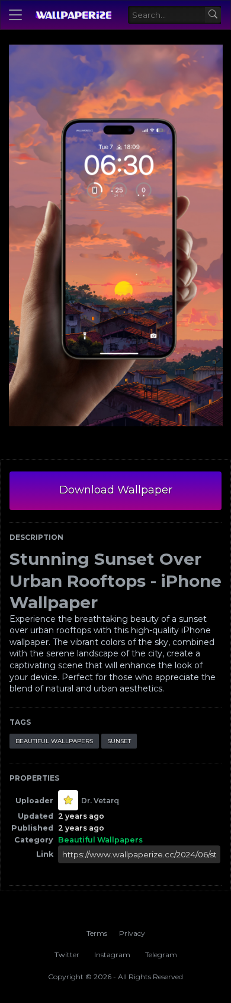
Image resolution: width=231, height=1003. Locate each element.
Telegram (161, 954)
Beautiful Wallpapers (54, 741)
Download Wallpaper (115, 489)
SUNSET (119, 741)
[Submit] (213, 15)
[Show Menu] (15, 15)
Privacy (132, 933)
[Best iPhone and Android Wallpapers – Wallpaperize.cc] (73, 15)
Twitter (66, 954)
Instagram (112, 954)
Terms (96, 933)
